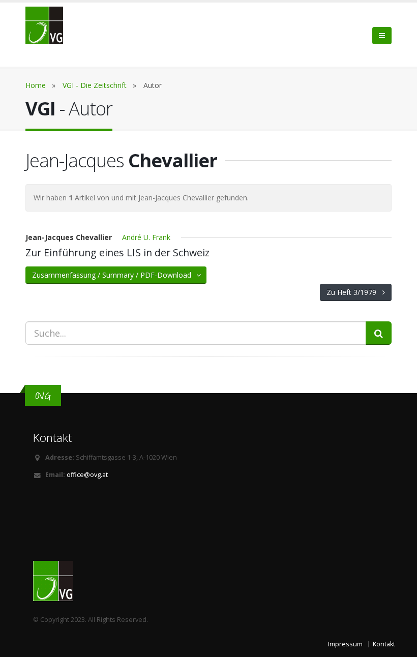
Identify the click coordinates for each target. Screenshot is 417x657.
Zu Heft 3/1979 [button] (354, 292)
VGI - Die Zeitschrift (95, 85)
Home (35, 85)
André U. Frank (146, 237)
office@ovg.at (87, 474)
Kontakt (384, 644)
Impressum (345, 644)
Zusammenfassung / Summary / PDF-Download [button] (114, 275)
